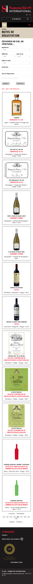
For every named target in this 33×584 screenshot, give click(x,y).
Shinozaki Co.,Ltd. (16, 120)
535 (14, 517)
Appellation (5, 47)
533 (7, 517)
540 (16, 518)
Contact (5, 535)
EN (30, 15)
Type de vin (19, 54)
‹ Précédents (20, 513)
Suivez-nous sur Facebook (11, 539)
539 (28, 517)
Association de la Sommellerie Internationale (9, 551)
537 (21, 517)
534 (11, 517)
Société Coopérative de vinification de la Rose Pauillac (16, 359)
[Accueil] (16, 9)
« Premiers (11, 513)
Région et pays (6, 60)
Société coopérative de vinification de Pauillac (16, 431)
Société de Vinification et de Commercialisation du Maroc (16, 467)
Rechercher (5, 67)
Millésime (5, 54)
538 (25, 517)
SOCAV (16, 290)
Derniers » (19, 522)
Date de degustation (8, 73)
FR (27, 15)
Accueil (4, 29)
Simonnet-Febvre (16, 218)
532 (4, 517)
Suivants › (12, 522)
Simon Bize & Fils (16, 151)
